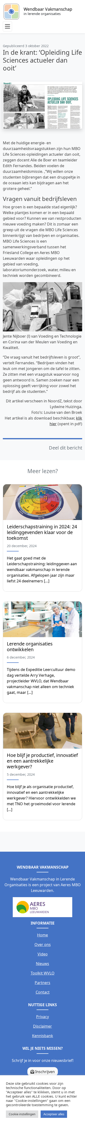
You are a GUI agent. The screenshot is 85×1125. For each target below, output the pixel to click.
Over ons (42, 944)
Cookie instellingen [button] (22, 1114)
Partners (42, 982)
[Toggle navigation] (7, 26)
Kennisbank (42, 1035)
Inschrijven (44, 1071)
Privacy (42, 1016)
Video (43, 954)
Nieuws (42, 963)
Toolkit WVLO (43, 973)
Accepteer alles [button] (53, 1114)
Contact (43, 992)
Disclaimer (42, 1026)
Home (42, 935)
